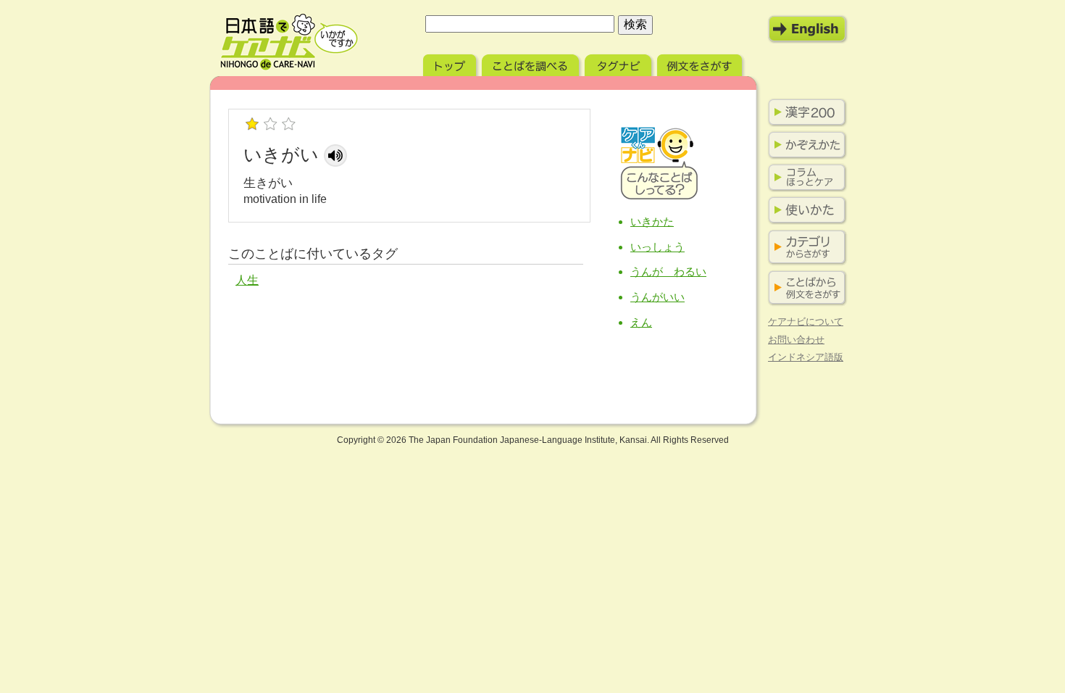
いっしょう (657, 247)
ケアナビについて (805, 321)
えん (641, 322)
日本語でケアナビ (289, 42)
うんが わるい (668, 271)
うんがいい (657, 297)
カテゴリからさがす (804, 247)
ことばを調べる (531, 63)
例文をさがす (701, 63)
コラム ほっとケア (804, 177)
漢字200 (804, 112)
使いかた (804, 210)
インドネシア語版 (805, 357)
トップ (451, 63)
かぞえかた (804, 144)
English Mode (807, 28)
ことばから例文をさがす (804, 288)
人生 (247, 280)
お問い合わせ (796, 339)
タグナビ (619, 63)
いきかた (652, 221)
